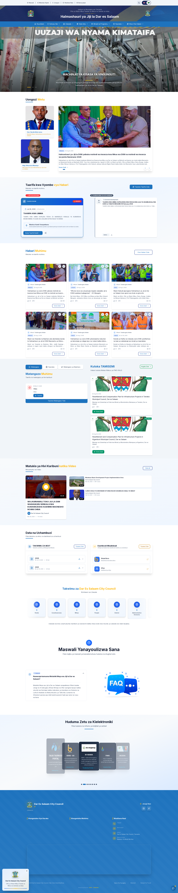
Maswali (31, 3)
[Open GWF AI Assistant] (173, 888)
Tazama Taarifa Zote (142, 187)
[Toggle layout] (27, 871)
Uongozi (56, 3)
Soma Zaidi (64, 165)
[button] (56, 683)
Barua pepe (82, 3)
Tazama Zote (80, 546)
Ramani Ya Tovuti (146, 883)
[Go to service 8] (95, 784)
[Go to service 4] (88, 784)
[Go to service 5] (89, 784)
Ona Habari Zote (143, 252)
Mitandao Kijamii (44, 3)
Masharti (133, 883)
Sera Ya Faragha (120, 883)
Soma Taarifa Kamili (36, 233)
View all (147, 468)
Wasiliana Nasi (69, 3)
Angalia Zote (145, 366)
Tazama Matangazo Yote (56, 401)
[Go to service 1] (82, 784)
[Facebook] (149, 808)
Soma (100, 234)
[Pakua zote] (79, 557)
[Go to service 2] (84, 784)
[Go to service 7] (93, 784)
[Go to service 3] (86, 784)
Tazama (39, 393)
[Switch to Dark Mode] (139, 3)
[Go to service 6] (91, 784)
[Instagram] (144, 808)
